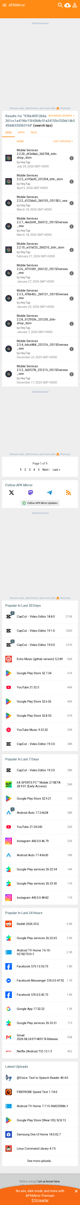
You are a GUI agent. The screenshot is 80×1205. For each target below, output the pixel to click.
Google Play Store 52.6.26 (34, 701)
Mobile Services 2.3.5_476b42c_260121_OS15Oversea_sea (42, 294)
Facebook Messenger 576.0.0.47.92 (40, 980)
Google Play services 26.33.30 (37, 883)
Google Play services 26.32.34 (37, 869)
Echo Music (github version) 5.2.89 (40, 659)
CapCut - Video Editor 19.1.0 (36, 631)
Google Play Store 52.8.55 (34, 716)
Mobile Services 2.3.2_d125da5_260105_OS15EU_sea (42, 199)
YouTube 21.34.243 (29, 827)
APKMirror (17, 5)
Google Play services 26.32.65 (37, 938)
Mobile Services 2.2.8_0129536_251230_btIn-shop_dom (36, 319)
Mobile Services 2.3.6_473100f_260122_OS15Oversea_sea (42, 269)
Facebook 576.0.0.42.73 (32, 995)
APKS (8, 132)
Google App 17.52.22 (31, 1009)
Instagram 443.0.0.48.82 (33, 897)
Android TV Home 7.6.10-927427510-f (34, 952)
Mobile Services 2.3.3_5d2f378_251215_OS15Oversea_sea (42, 369)
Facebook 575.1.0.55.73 (32, 966)
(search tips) (43, 125)
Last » (56, 469)
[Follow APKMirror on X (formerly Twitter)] (11, 494)
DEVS (34, 132)
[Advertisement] (40, 65)
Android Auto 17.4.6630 (32, 855)
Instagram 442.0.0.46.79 (33, 841)
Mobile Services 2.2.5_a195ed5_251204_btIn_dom (40, 177)
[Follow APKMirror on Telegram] (49, 494)
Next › (46, 469)
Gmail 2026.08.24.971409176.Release (37, 1037)
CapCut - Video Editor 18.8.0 (36, 616)
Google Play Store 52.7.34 (34, 673)
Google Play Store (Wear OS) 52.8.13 (41, 1120)
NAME (20, 141)
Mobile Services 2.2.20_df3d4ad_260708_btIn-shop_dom (37, 153)
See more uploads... (40, 1161)
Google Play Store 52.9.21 (34, 798)
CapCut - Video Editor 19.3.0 (36, 744)
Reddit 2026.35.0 (28, 924)
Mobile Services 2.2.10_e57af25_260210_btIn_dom (40, 245)
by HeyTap (23, 162)
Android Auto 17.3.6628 (32, 813)
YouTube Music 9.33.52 (32, 730)
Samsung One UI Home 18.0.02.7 (39, 1134)
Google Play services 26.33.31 (37, 1023)
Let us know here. (49, 1181)
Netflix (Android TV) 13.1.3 (34, 1051)
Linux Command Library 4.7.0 (36, 1148)
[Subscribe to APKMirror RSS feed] (68, 494)
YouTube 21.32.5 (28, 687)
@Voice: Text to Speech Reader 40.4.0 (42, 1078)
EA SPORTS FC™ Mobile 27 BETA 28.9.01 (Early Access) (39, 784)
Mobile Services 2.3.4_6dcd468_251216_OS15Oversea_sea (42, 344)
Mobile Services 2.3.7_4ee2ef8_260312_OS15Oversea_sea (42, 222)
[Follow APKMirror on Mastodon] (30, 494)
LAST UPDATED (62, 141)
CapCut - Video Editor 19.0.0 (36, 645)
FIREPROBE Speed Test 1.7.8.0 (37, 1092)
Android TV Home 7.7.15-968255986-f (42, 1106)
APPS (21, 132)
